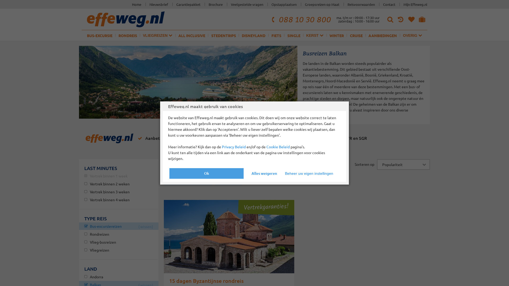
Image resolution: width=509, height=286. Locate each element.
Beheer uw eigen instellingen (309, 173)
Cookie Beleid (278, 146)
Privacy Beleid (234, 146)
